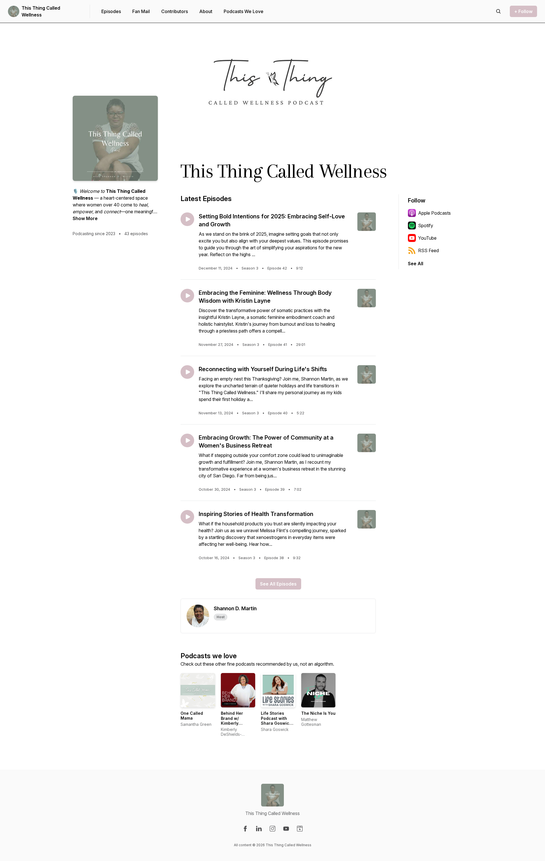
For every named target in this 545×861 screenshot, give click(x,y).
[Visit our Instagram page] (272, 828)
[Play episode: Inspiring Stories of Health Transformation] (187, 517)
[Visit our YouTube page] (286, 828)
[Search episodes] (498, 11)
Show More (85, 218)
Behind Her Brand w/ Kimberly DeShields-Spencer (232, 723)
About (205, 11)
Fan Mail (141, 11)
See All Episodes (278, 584)
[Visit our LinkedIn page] (259, 828)
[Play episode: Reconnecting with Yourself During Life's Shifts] (187, 372)
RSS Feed (428, 250)
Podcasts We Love (243, 11)
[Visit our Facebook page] (245, 828)
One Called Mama (192, 716)
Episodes (111, 11)
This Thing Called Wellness (41, 11)
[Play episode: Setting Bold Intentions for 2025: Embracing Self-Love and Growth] (187, 219)
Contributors (174, 11)
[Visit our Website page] (300, 828)
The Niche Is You (318, 713)
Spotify (425, 225)
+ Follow (523, 11)
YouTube (427, 238)
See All (415, 263)
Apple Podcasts (434, 213)
